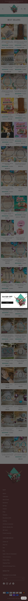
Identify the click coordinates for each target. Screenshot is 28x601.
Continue (7, 302)
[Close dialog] (26, 294)
